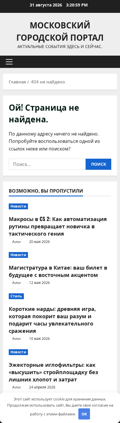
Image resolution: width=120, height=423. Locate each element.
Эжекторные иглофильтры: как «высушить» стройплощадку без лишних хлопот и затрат (53, 372)
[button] (9, 62)
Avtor (16, 241)
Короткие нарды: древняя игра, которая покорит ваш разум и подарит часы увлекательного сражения (52, 320)
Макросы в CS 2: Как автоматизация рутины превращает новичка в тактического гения (58, 226)
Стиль (16, 296)
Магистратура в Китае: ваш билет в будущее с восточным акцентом (58, 270)
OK (84, 414)
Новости (18, 206)
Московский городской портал (60, 31)
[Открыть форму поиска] (110, 62)
